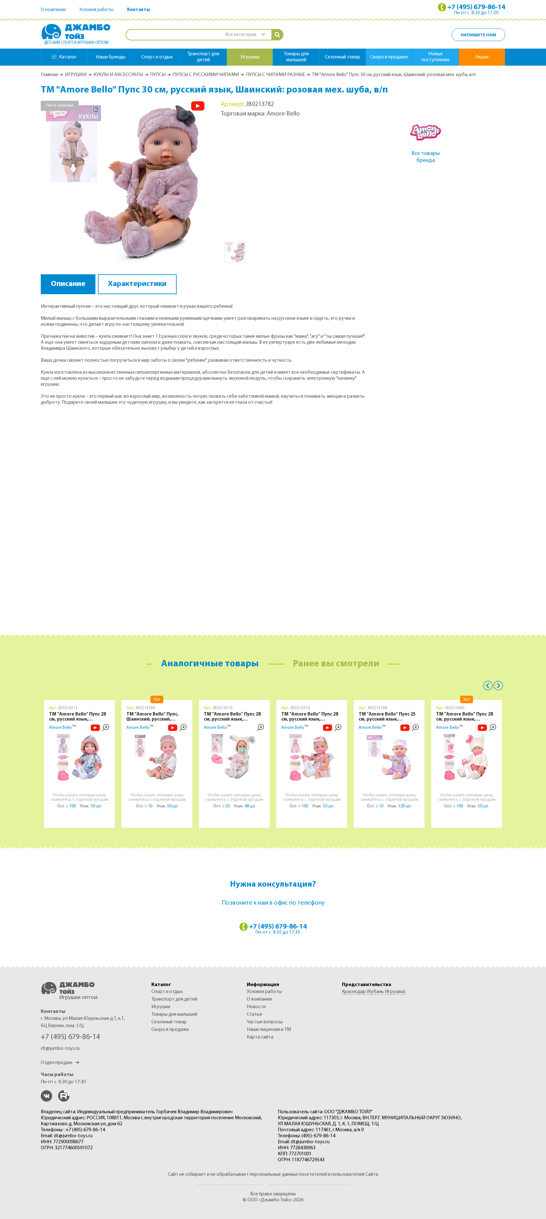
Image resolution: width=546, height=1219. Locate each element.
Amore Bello (60, 727)
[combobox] (245, 35)
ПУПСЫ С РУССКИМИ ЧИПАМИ (206, 74)
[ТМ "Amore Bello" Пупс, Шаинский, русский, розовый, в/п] (157, 757)
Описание (68, 284)
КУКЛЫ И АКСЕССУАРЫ (118, 74)
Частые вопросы (264, 1022)
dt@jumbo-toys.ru (60, 1048)
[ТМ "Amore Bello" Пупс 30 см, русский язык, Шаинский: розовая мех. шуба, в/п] (123, 182)
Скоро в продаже (389, 57)
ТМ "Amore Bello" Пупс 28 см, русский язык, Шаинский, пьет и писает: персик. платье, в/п (310, 717)
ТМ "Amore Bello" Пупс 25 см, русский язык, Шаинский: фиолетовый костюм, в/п (387, 717)
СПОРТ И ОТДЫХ (167, 991)
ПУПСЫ (158, 74)
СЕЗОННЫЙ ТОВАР (169, 1022)
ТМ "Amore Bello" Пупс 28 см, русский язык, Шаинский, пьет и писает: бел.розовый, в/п (465, 717)
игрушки (249, 57)
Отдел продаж (60, 1062)
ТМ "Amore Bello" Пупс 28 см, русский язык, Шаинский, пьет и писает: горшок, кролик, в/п (233, 717)
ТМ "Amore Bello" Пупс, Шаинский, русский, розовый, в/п (152, 717)
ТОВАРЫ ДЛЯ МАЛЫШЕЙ (174, 1014)
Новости (256, 1006)
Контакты (138, 10)
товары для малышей (296, 56)
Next (498, 685)
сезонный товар (342, 57)
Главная (49, 74)
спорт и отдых (157, 57)
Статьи (254, 1014)
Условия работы (96, 10)
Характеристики (137, 284)
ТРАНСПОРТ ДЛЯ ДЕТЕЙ (174, 999)
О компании (53, 10)
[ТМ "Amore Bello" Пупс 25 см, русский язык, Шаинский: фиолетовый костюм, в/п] (389, 757)
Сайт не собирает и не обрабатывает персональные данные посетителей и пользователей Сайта (273, 1174)
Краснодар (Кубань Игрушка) (373, 991)
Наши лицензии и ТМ (269, 1029)
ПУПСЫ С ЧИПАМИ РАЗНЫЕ (275, 74)
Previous (488, 685)
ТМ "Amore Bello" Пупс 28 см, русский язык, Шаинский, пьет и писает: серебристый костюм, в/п (78, 717)
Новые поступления (435, 56)
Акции (481, 57)
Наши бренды (110, 57)
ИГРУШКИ (76, 74)
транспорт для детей (203, 56)
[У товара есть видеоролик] (197, 106)
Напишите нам (478, 35)
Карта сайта (260, 1037)
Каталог (68, 57)
